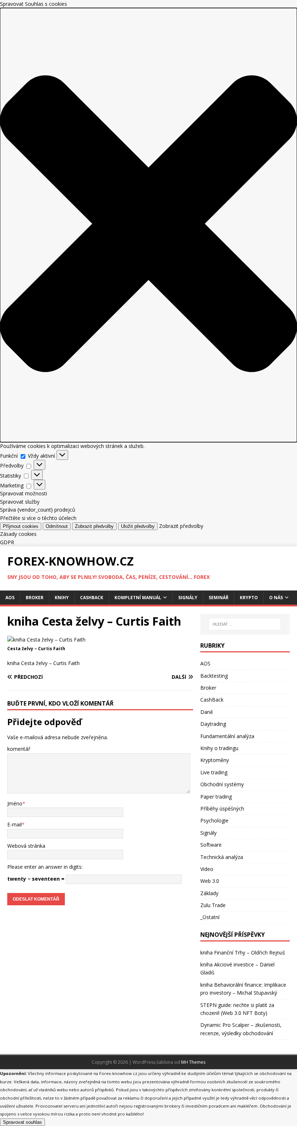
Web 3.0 (209, 880)
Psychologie (214, 820)
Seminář (219, 597)
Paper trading (216, 796)
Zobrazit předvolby (94, 526)
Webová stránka (26, 845)
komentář (18, 748)
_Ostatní (209, 917)
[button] (148, 225)
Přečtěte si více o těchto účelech (38, 518)
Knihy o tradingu (219, 748)
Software (211, 844)
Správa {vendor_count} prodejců (37, 509)
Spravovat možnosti (23, 493)
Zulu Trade (213, 905)
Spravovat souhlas (22, 1122)
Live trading (213, 772)
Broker (34, 597)
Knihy (62, 597)
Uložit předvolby (138, 526)
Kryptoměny (214, 760)
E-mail (14, 824)
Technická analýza (221, 857)
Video (206, 868)
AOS (9, 597)
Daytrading (213, 723)
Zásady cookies (18, 533)
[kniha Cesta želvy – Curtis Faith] (46, 639)
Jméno (14, 803)
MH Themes (193, 1062)
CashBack (91, 597)
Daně (206, 711)
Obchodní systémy (222, 784)
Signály (187, 597)
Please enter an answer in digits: (45, 866)
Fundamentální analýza (227, 736)
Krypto (249, 597)
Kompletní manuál (137, 597)
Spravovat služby (19, 501)
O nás (276, 597)
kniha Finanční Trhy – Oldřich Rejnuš (242, 952)
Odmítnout (57, 526)
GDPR (7, 542)
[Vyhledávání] (245, 624)
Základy (209, 893)
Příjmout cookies (20, 526)
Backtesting (214, 675)
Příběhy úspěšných (222, 808)
